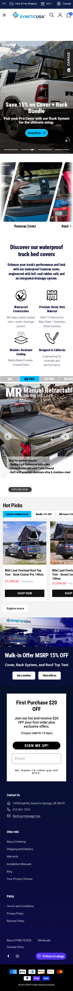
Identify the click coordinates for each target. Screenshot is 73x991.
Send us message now (26, 816)
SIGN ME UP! (37, 745)
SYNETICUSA (31, 985)
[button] (4, 15)
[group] (25, 195)
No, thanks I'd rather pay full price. (36, 771)
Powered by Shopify (46, 985)
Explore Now (20, 489)
